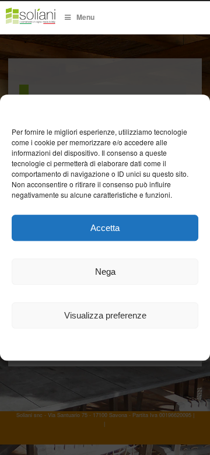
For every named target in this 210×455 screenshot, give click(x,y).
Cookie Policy (53, 346)
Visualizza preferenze (105, 315)
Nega (105, 271)
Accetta (105, 228)
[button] (192, 109)
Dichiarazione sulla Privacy (136, 346)
